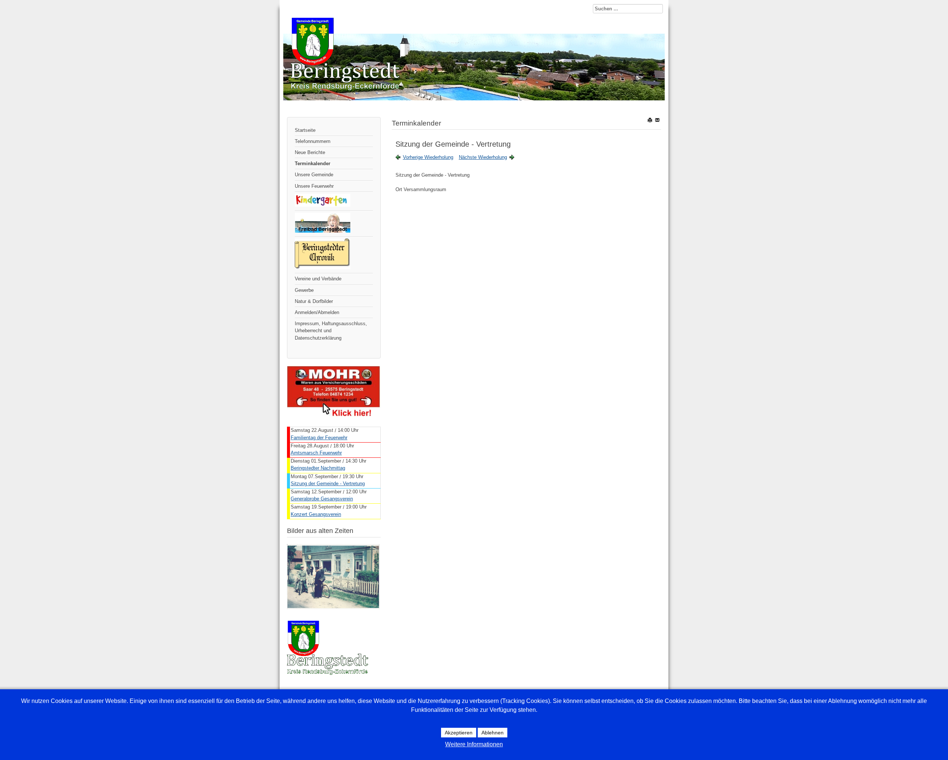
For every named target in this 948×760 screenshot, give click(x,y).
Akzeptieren (459, 733)
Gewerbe (304, 290)
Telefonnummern (312, 141)
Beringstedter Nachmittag (318, 468)
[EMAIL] (658, 120)
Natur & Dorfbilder (314, 301)
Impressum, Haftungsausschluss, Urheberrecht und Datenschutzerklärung (331, 330)
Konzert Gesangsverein (316, 514)
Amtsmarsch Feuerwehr (316, 453)
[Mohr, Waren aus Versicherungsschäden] (333, 414)
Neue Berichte (310, 152)
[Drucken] (650, 120)
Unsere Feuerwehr (314, 186)
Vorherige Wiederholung (428, 157)
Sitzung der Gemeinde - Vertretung (328, 483)
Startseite (305, 130)
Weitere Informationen (474, 744)
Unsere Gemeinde (314, 174)
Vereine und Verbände (318, 278)
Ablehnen (492, 733)
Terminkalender (312, 163)
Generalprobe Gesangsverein (322, 498)
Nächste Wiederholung (483, 157)
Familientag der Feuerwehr (319, 437)
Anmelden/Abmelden (317, 312)
